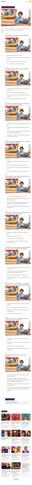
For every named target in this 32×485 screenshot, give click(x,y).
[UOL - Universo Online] (5, 1)
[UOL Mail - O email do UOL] (26, 1)
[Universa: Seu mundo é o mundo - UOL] (3, 1)
